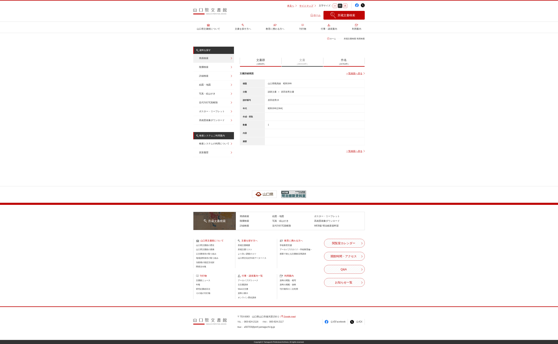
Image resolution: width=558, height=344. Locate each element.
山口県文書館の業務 (205, 249)
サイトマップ (306, 6)
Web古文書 (243, 289)
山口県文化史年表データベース (252, 258)
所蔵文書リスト (245, 249)
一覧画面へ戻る (354, 73)
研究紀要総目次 (203, 289)
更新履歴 (203, 152)
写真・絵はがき (207, 93)
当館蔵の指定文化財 (205, 262)
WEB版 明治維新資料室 (326, 225)
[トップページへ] (210, 12)
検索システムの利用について (214, 143)
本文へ (290, 6)
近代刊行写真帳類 (208, 102)
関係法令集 (201, 266)
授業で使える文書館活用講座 (293, 254)
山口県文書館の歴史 (205, 245)
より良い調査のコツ (247, 254)
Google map (289, 316)
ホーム (317, 15)
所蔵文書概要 (244, 245)
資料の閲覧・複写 (288, 280)
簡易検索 (203, 58)
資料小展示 (243, 293)
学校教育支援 (286, 245)
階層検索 (203, 67)
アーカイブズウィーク (248, 280)
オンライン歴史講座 (247, 297)
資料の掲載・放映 (288, 284)
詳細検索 (203, 76)
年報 (198, 284)
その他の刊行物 (203, 293)
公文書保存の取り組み (206, 254)
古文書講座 (243, 284)
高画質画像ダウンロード (212, 120)
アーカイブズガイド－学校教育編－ (296, 249)
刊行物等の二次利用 (289, 289)
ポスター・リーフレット (212, 111)
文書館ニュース (203, 280)
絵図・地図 (205, 85)
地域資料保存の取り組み (207, 258)
